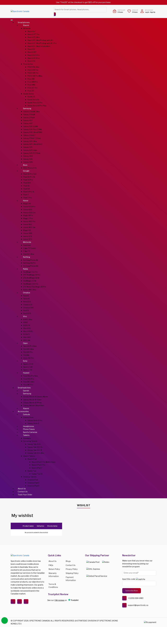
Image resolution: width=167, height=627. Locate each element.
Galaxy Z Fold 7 (29, 135)
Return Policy (54, 569)
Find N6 (26, 355)
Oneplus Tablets (29, 477)
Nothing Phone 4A (30, 266)
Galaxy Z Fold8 (29, 114)
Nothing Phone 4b (30, 260)
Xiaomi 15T (31, 52)
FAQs (51, 565)
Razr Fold (27, 245)
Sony (25, 361)
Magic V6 (27, 203)
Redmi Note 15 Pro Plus (36, 106)
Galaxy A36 (28, 159)
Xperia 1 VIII (27, 367)
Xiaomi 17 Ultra (33, 37)
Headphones (28, 426)
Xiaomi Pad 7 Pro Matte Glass (44, 462)
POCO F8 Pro (32, 70)
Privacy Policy (71, 569)
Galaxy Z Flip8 (29, 117)
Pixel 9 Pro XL (28, 192)
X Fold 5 (26, 334)
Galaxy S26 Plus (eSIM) (32, 129)
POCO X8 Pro (32, 73)
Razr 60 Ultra (28, 254)
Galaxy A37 (27, 123)
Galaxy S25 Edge (30, 150)
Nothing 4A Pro (29, 263)
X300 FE (26, 325)
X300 (25, 322)
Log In (147, 12)
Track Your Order (25, 494)
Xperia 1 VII (27, 370)
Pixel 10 (26, 186)
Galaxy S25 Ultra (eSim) (32, 144)
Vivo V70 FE (28, 331)
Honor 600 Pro (29, 206)
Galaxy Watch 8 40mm (32, 400)
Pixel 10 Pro (28, 180)
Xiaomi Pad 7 (37, 468)
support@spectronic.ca (138, 605)
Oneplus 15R (28, 308)
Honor (25, 200)
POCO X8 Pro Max (34, 76)
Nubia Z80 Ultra (29, 290)
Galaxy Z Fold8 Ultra (31, 111)
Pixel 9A (26, 189)
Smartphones (24, 22)
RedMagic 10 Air (29, 281)
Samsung (27, 108)
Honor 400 (27, 224)
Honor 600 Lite (29, 212)
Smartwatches (24, 388)
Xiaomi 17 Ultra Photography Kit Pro (41, 43)
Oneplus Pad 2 (33, 483)
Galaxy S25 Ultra (30, 141)
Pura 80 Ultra (28, 382)
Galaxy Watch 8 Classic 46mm (35, 397)
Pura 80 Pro (28, 385)
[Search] (55, 14)
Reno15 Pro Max (30, 346)
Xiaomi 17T (31, 31)
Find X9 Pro (28, 352)
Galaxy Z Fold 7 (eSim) (32, 138)
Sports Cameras (30, 432)
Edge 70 (26, 251)
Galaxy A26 (28, 162)
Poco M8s (31, 85)
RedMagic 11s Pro (30, 272)
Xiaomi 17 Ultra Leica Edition (38, 46)
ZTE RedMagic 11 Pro (31, 275)
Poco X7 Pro (32, 88)
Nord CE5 (27, 313)
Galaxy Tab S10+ (34, 444)
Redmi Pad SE (37, 474)
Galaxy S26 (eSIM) (30, 126)
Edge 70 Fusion (29, 248)
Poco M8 (30, 79)
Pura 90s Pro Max (30, 376)
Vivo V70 (27, 328)
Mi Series (27, 28)
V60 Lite (26, 340)
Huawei (26, 373)
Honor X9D (27, 233)
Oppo (25, 343)
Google (26, 171)
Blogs (68, 561)
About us (52, 561)
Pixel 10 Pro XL (29, 177)
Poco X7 (30, 91)
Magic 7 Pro (28, 218)
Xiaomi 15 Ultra (33, 58)
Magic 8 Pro (28, 215)
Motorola (27, 242)
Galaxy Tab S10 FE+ (35, 447)
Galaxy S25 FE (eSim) (31, 153)
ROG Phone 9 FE (30, 168)
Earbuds (26, 414)
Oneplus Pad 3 (33, 486)
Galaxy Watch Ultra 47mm (33, 405)
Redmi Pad (31, 471)
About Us (22, 488)
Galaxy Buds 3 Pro (34, 420)
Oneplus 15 (27, 305)
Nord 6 (26, 296)
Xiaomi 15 (31, 61)
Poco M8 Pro (32, 82)
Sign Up (152, 12)
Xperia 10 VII (28, 364)
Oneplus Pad (32, 480)
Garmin (26, 391)
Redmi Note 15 (33, 100)
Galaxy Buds (28, 417)
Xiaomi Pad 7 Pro (38, 465)
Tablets (26, 435)
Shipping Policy (72, 573)
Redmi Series (28, 94)
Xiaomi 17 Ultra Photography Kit (40, 40)
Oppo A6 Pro (28, 358)
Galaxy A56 (28, 156)
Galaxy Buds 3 (33, 423)
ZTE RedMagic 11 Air (31, 278)
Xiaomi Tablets (29, 456)
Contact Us (23, 491)
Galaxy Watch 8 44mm (32, 403)
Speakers (27, 438)
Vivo (25, 316)
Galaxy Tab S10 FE (34, 450)
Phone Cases (29, 429)
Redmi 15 (31, 97)
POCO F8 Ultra (33, 67)
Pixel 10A (27, 183)
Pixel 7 (26, 195)
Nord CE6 (27, 302)
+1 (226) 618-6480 (135, 598)
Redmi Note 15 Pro (34, 103)
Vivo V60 (27, 337)
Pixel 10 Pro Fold (29, 174)
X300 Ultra (27, 319)
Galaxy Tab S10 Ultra (35, 453)
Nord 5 (26, 310)
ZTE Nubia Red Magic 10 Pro (34, 287)
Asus (25, 165)
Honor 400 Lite (29, 227)
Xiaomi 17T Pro (33, 34)
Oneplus (26, 293)
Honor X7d (27, 236)
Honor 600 (27, 209)
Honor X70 (27, 239)
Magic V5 (27, 230)
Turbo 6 (26, 299)
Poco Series (28, 64)
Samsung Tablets (30, 441)
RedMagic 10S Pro (30, 284)
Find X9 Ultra (28, 349)
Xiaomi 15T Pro (33, 55)
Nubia (25, 269)
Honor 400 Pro (29, 221)
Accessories (23, 411)
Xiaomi (26, 25)
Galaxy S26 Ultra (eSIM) (32, 132)
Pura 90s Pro (28, 379)
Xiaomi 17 (31, 49)
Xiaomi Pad (32, 459)
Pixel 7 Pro (27, 198)
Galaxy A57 (28, 120)
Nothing (26, 257)
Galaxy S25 (27, 147)
